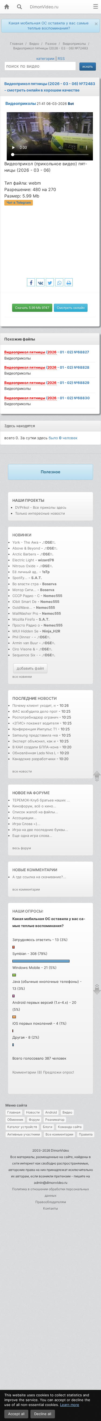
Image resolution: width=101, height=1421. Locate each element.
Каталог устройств (22, 1127)
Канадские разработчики (34, 759)
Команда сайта (70, 1127)
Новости (33, 1112)
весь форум (21, 848)
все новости (22, 771)
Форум (34, 1120)
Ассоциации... (24, 818)
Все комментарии (59, 1134)
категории (45, 58)
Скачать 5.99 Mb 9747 (32, 308)
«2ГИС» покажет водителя (35, 723)
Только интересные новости (40, 513)
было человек (63, 438)
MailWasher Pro (25, 613)
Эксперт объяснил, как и (34, 741)
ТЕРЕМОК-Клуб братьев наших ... (41, 800)
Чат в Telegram (18, 203)
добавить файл (30, 668)
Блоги (47, 1127)
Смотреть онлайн (71, 308)
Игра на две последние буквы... (40, 829)
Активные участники (23, 1134)
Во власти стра (25, 584)
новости (47, 698)
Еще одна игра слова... (32, 835)
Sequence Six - (25, 655)
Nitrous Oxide (24, 566)
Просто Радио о (26, 625)
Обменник (15, 1120)
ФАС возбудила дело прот (35, 711)
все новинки (22, 677)
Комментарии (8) (27, 1072)
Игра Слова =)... (26, 824)
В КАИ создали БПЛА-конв (35, 747)
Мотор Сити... (24, 590)
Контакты (50, 1208)
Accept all (16, 1414)
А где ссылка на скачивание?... (39, 877)
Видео (67, 1112)
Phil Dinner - (23, 637)
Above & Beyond (26, 548)
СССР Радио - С (26, 596)
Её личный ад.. (25, 572)
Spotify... (19, 578)
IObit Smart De (24, 601)
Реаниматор (54, 1120)
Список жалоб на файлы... (35, 812)
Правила (86, 1134)
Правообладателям (50, 1202)
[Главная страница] (6, 7)
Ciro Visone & (24, 649)
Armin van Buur (25, 643)
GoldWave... (22, 607)
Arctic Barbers (24, 554)
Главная (13, 1112)
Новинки (21, 535)
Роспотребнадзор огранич (35, 717)
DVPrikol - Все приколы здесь (40, 507)
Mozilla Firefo (23, 619)
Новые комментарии (34, 869)
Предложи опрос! (58, 1072)
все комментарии (26, 889)
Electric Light (23, 560)
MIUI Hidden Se (25, 631)
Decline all (42, 1414)
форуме (41, 792)
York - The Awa (25, 542)
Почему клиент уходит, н (34, 705)
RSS (61, 58)
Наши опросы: (27, 911)
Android (51, 1112)
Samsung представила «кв (35, 735)
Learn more (69, 1404)
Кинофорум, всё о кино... (34, 806)
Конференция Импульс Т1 (35, 729)
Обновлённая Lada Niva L (34, 753)
